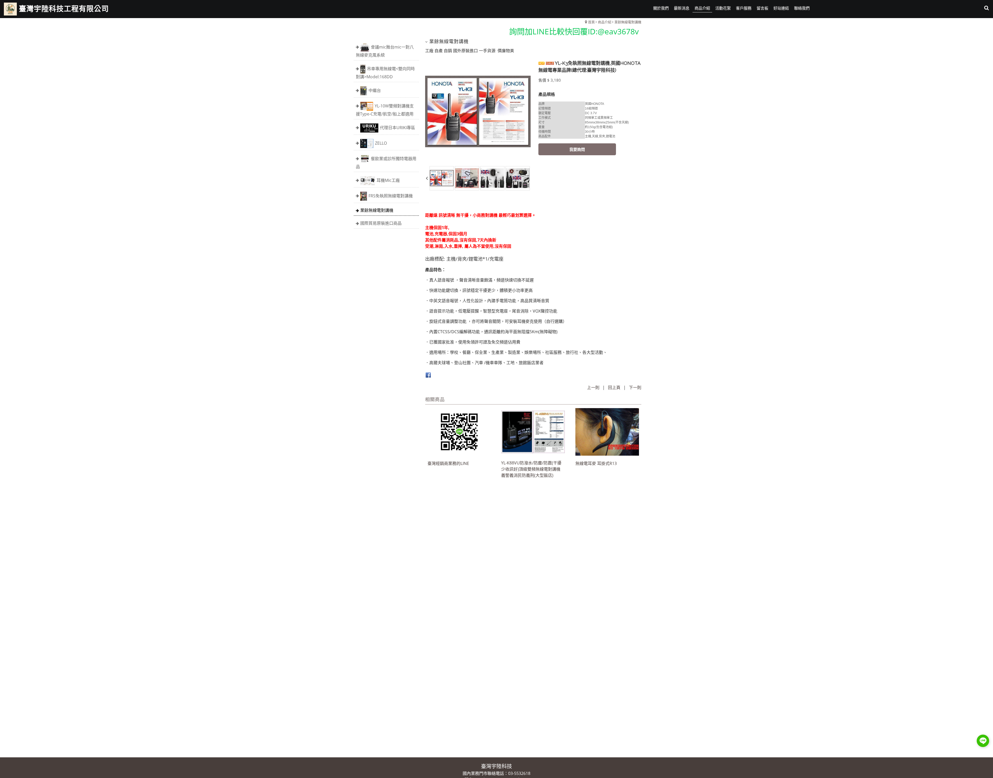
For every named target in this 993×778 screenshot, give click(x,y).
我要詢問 (577, 149)
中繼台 (374, 90)
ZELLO (381, 143)
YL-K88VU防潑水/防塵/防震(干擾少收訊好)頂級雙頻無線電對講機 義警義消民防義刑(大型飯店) (531, 469)
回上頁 (614, 387)
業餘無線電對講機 (376, 210)
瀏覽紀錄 (983, 23)
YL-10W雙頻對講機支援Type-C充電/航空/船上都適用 (385, 109)
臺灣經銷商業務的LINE (448, 463)
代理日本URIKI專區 (397, 127)
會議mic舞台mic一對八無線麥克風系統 (385, 51)
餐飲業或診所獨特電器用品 (386, 162)
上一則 (593, 387)
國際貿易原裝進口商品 (381, 223)
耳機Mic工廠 (388, 180)
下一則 (635, 387)
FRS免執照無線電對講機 (390, 195)
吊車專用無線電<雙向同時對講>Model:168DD (385, 72)
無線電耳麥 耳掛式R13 (596, 463)
